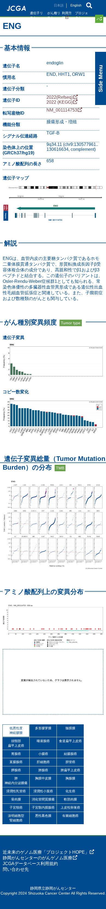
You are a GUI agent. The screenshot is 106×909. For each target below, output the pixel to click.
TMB (60, 468)
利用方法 (67, 15)
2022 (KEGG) (59, 102)
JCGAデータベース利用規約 (30, 863)
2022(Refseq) (59, 97)
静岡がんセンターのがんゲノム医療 (37, 858)
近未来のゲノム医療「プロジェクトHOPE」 (46, 852)
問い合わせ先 (16, 869)
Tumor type (70, 323)
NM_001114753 (61, 110)
